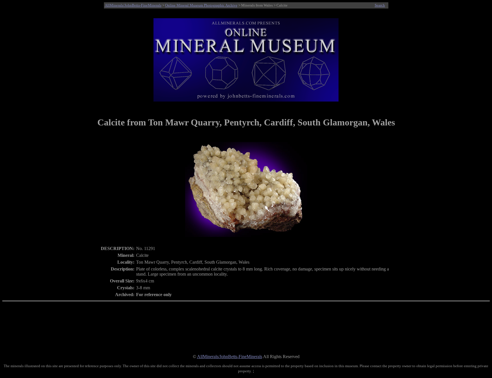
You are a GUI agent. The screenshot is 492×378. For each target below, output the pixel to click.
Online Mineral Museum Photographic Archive (201, 5)
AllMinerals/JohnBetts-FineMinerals (133, 5)
